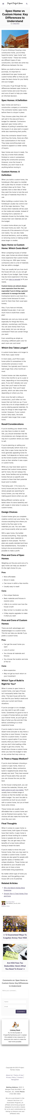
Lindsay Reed (16, 23)
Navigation (15, 1079)
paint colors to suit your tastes (13, 790)
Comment (21, 1011)
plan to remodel (14, 279)
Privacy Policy (11, 1077)
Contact (20, 1077)
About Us (9, 1075)
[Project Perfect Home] (15, 2)
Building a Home (6, 906)
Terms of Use (18, 1075)
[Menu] (3, 4)
